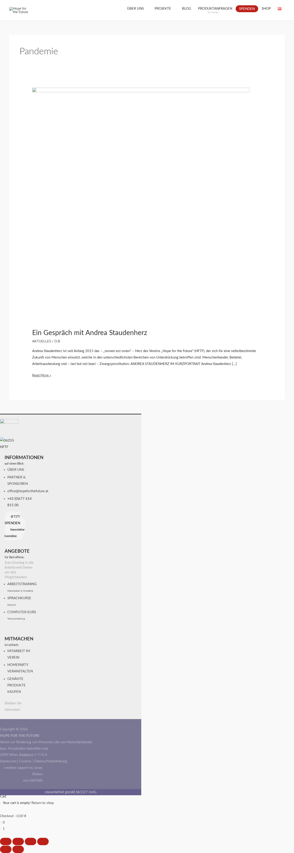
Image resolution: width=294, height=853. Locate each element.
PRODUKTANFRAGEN (215, 10)
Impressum (8, 761)
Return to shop (42, 803)
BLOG (186, 8)
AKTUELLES (41, 341)
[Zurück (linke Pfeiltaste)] (5, 849)
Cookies (25, 761)
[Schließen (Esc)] (43, 841)
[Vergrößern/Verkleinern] (5, 841)
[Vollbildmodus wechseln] (18, 841)
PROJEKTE (163, 8)
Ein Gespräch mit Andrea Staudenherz (89, 333)
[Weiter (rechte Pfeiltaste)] (18, 849)
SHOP (266, 8)
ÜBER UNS (135, 8)
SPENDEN (247, 9)
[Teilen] (30, 841)
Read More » (41, 374)
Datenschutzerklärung (50, 761)
